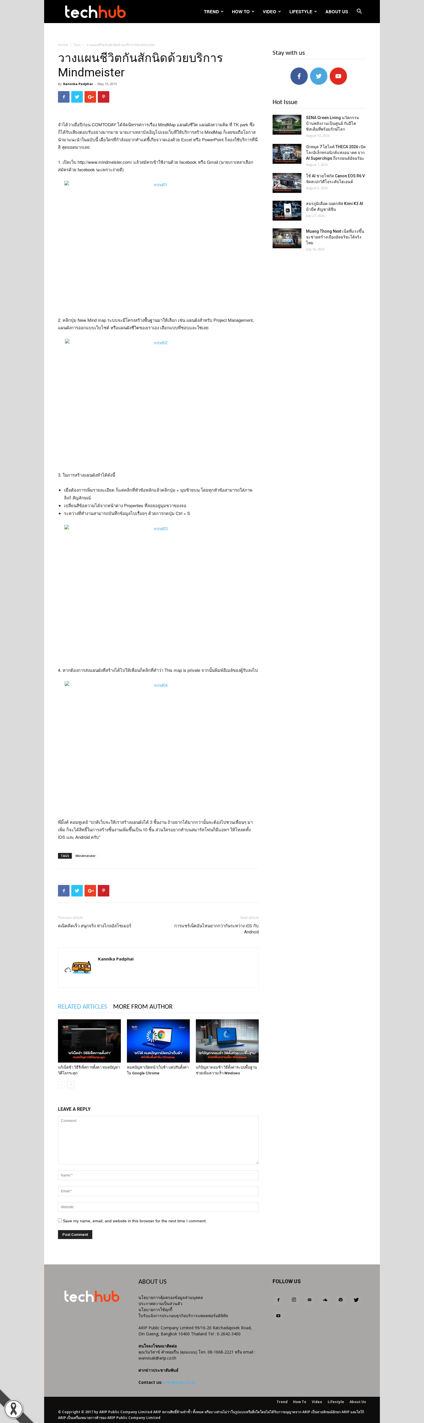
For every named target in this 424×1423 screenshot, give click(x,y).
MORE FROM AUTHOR (142, 1007)
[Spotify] (340, 1300)
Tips (77, 44)
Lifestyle (300, 11)
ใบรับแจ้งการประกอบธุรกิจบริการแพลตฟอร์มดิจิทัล (183, 1315)
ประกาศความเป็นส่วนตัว (160, 1303)
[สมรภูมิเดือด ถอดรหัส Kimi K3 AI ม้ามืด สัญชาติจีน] (287, 211)
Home (63, 44)
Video (269, 11)
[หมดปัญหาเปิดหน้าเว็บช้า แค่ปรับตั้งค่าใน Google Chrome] (158, 1041)
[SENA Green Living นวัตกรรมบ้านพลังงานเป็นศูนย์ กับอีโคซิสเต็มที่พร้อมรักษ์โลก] (287, 125)
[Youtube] (278, 1316)
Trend (211, 11)
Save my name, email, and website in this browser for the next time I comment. (135, 1221)
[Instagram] (294, 1300)
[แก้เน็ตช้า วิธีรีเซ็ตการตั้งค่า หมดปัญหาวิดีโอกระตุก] (89, 1041)
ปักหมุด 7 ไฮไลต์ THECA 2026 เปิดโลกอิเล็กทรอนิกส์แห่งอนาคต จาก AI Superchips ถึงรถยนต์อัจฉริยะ (336, 152)
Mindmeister (86, 856)
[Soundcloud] (325, 1300)
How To (241, 11)
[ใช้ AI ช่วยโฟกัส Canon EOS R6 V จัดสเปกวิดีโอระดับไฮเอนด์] (287, 183)
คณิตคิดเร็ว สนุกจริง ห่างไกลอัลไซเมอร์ (94, 925)
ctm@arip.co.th (180, 1382)
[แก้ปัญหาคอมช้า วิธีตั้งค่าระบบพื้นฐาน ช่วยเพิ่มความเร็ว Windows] (227, 1041)
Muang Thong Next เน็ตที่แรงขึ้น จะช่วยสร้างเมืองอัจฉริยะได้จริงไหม (335, 237)
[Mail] (309, 1300)
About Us (336, 11)
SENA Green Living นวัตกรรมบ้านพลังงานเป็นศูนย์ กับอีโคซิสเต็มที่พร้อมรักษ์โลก (332, 123)
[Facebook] (278, 1300)
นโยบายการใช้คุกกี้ (155, 1309)
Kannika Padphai (78, 84)
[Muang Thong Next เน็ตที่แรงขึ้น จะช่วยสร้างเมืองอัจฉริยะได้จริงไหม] (287, 238)
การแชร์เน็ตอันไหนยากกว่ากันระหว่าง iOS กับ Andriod (216, 929)
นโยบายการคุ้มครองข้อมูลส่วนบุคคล (170, 1297)
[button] (359, 12)
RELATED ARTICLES (82, 1007)
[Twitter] (356, 1300)
